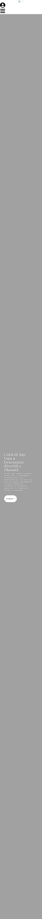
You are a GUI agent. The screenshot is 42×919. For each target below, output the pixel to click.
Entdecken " (10, 499)
